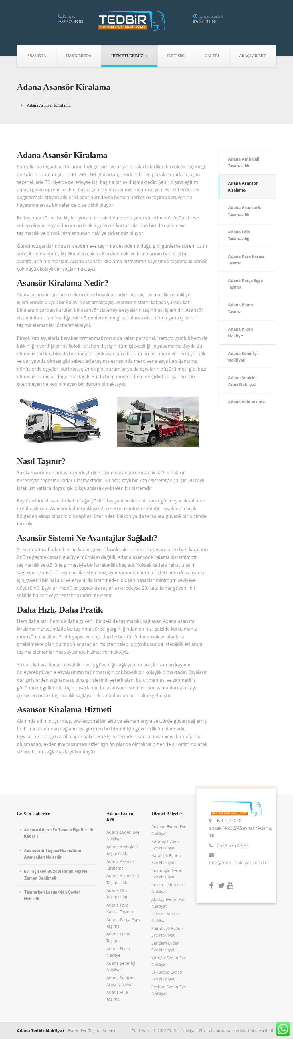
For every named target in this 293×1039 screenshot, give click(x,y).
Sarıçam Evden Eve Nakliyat (165, 946)
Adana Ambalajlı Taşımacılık (244, 162)
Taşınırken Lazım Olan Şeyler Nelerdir (52, 895)
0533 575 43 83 (233, 845)
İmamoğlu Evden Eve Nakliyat (167, 874)
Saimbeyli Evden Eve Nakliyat (167, 932)
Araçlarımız (252, 56)
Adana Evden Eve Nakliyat (122, 835)
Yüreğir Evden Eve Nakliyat (168, 961)
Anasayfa (36, 56)
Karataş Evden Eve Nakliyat (165, 845)
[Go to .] (22, 105)
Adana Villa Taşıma (246, 402)
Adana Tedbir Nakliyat (40, 1030)
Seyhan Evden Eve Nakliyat (168, 990)
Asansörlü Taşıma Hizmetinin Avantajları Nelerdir (52, 853)
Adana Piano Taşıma (240, 308)
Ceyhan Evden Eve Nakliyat (168, 830)
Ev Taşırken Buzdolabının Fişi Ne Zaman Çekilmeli (55, 874)
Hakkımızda (78, 56)
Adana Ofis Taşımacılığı (239, 235)
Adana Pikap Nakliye (240, 332)
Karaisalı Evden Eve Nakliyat (166, 859)
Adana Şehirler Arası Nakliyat (242, 381)
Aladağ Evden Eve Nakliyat (168, 903)
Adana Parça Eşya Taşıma (245, 284)
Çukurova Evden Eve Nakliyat (166, 975)
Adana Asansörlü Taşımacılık (245, 211)
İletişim (176, 56)
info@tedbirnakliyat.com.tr (238, 862)
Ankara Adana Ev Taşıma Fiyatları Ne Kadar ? (59, 833)
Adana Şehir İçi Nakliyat (243, 357)
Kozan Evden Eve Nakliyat (167, 888)
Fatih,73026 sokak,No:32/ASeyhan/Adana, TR (240, 828)
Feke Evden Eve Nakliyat (166, 917)
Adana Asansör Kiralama (243, 186)
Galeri (212, 56)
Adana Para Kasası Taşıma (246, 260)
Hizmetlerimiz (127, 56)
